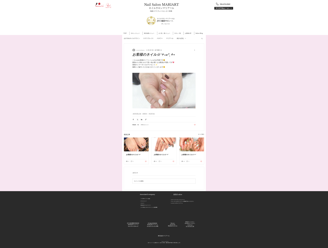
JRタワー (160, 38)
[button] (202, 38)
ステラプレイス (148, 38)
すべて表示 (201, 134)
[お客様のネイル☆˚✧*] (136, 144)
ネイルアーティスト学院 (152, 226)
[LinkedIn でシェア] (141, 119)
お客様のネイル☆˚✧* (133, 154)
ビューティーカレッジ (133, 226)
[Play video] (164, 90)
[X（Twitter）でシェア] (137, 119)
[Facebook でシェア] (133, 119)
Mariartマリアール (172, 225)
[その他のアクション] (195, 50)
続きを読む (180, 38)
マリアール (169, 38)
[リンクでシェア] (146, 119)
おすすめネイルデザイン (132, 38)
